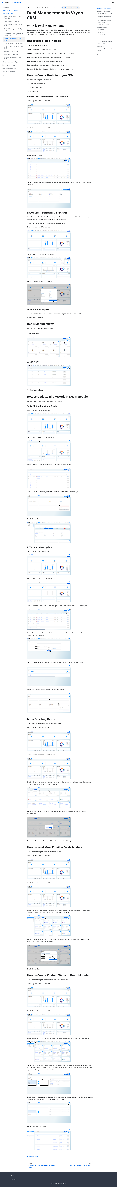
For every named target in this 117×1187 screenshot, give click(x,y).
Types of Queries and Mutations (9, 72)
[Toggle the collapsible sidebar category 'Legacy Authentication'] (23, 68)
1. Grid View (101, 29)
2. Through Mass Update (104, 44)
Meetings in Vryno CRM (11, 54)
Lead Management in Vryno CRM (13, 25)
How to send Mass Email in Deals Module (105, 49)
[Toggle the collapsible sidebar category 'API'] (23, 76)
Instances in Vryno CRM (11, 21)
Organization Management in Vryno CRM (13, 34)
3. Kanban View (102, 34)
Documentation (16, 2)
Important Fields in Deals (103, 11)
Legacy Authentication (9, 68)
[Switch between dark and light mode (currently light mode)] (113, 2)
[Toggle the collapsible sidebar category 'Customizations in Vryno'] (23, 62)
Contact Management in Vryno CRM (14, 30)
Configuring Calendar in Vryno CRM (13, 47)
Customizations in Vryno (11, 62)
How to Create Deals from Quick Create (104, 21)
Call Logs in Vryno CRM (11, 51)
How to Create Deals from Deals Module (104, 17)
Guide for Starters (8, 13)
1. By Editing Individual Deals (105, 41)
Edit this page (33, 1156)
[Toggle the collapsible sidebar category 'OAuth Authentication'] (23, 65)
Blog (12, 1179)
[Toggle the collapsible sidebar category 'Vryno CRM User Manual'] (23, 10)
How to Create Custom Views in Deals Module (105, 54)
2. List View (101, 32)
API (3, 76)
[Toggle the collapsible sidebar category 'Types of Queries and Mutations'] (23, 72)
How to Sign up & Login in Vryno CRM (12, 17)
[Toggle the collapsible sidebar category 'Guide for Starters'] (23, 13)
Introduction (6, 7)
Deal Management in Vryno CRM (12, 39)
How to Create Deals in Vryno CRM (106, 13)
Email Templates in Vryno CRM (13, 43)
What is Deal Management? (104, 8)
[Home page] (28, 7)
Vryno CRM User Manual (10, 10)
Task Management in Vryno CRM (12, 58)
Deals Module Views (102, 27)
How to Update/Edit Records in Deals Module (105, 38)
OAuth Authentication (9, 65)
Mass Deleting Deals (102, 46)
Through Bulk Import (103, 24)
